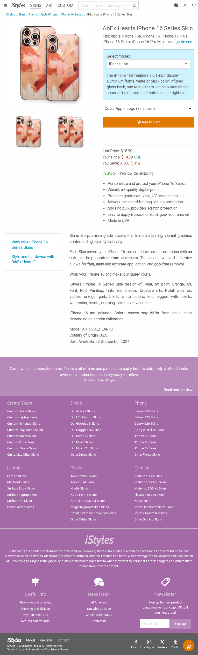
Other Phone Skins (147, 454)
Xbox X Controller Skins (150, 513)
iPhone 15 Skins (145, 436)
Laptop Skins (16, 476)
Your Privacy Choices (56, 649)
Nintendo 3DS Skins (148, 476)
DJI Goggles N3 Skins (86, 430)
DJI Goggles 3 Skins (85, 423)
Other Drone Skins (83, 454)
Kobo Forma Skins (84, 495)
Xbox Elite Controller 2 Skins (153, 507)
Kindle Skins (79, 488)
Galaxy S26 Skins (146, 423)
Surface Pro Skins (19, 501)
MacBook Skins (18, 482)
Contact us (99, 621)
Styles (18, 5)
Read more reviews (179, 390)
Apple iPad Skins (82, 482)
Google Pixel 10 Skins (149, 430)
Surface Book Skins (21, 488)
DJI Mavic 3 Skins (83, 436)
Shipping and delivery (35, 608)
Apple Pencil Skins (84, 476)
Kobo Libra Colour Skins (88, 501)
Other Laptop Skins (20, 507)
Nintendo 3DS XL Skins (150, 482)
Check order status (99, 615)
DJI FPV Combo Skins (86, 417)
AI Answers (99, 602)
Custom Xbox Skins (21, 442)
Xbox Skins (142, 501)
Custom (65, 5)
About (30, 640)
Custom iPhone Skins (22, 448)
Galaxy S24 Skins (146, 411)
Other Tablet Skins (83, 519)
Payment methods (35, 615)
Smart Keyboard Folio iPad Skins (93, 513)
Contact (63, 640)
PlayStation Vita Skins (149, 495)
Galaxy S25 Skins (146, 417)
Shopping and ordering (35, 602)
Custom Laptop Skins (22, 417)
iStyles (10, 14)
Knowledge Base (99, 608)
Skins (35, 5)
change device (180, 41)
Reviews (46, 640)
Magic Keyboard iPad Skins (90, 507)
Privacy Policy (36, 649)
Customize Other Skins (23, 454)
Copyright (21, 649)
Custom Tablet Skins (21, 436)
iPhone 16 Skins (145, 442)
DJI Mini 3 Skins (82, 442)
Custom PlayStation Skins (25, 430)
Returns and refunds (35, 621)
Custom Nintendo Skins (23, 423)
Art (49, 5)
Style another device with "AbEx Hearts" (33, 259)
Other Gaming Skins (148, 519)
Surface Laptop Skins (22, 495)
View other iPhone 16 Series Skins (30, 245)
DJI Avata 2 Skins (83, 411)
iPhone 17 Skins (145, 448)
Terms (10, 649)
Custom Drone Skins (21, 411)
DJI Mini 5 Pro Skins (84, 448)
